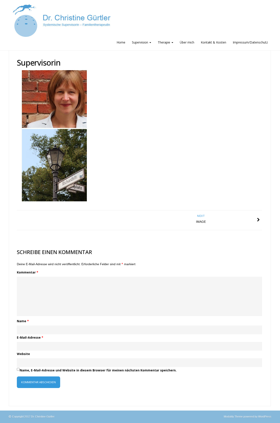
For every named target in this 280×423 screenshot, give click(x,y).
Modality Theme (233, 416)
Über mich (187, 42)
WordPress (264, 416)
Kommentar (27, 272)
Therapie (164, 42)
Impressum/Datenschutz (250, 42)
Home (121, 42)
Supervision (140, 42)
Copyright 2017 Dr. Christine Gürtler (33, 416)
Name (23, 321)
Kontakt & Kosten (213, 42)
